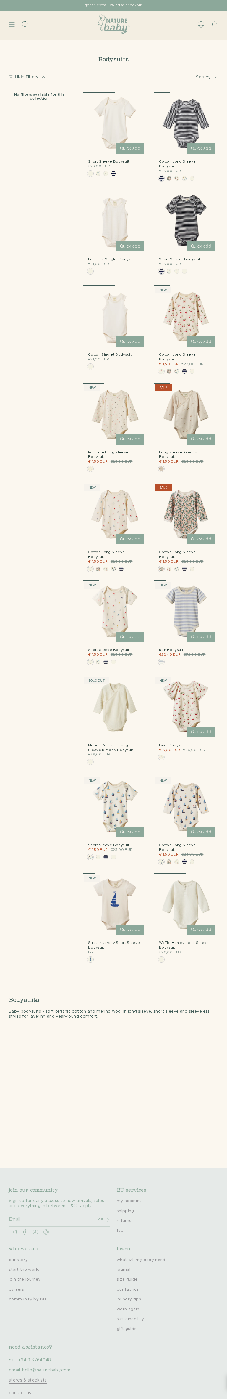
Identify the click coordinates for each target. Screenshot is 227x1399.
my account (129, 1201)
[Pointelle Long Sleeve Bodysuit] (115, 415)
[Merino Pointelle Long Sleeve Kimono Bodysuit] (115, 708)
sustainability (130, 1319)
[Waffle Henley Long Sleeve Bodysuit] (186, 905)
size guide (127, 1279)
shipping (125, 1211)
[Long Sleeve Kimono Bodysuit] (186, 415)
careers (16, 1289)
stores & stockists (28, 1380)
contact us (20, 1393)
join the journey (25, 1279)
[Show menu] (12, 24)
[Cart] (214, 24)
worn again (128, 1309)
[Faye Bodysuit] (186, 708)
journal (123, 1270)
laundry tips (129, 1299)
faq (120, 1230)
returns (124, 1221)
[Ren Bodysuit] (186, 612)
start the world (24, 1270)
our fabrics (128, 1289)
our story (18, 1260)
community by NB (27, 1299)
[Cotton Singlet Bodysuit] (115, 317)
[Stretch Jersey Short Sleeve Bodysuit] (115, 905)
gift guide (127, 1329)
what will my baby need (141, 1260)
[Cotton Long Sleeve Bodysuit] (186, 124)
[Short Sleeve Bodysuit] (115, 124)
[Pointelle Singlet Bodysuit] (115, 222)
